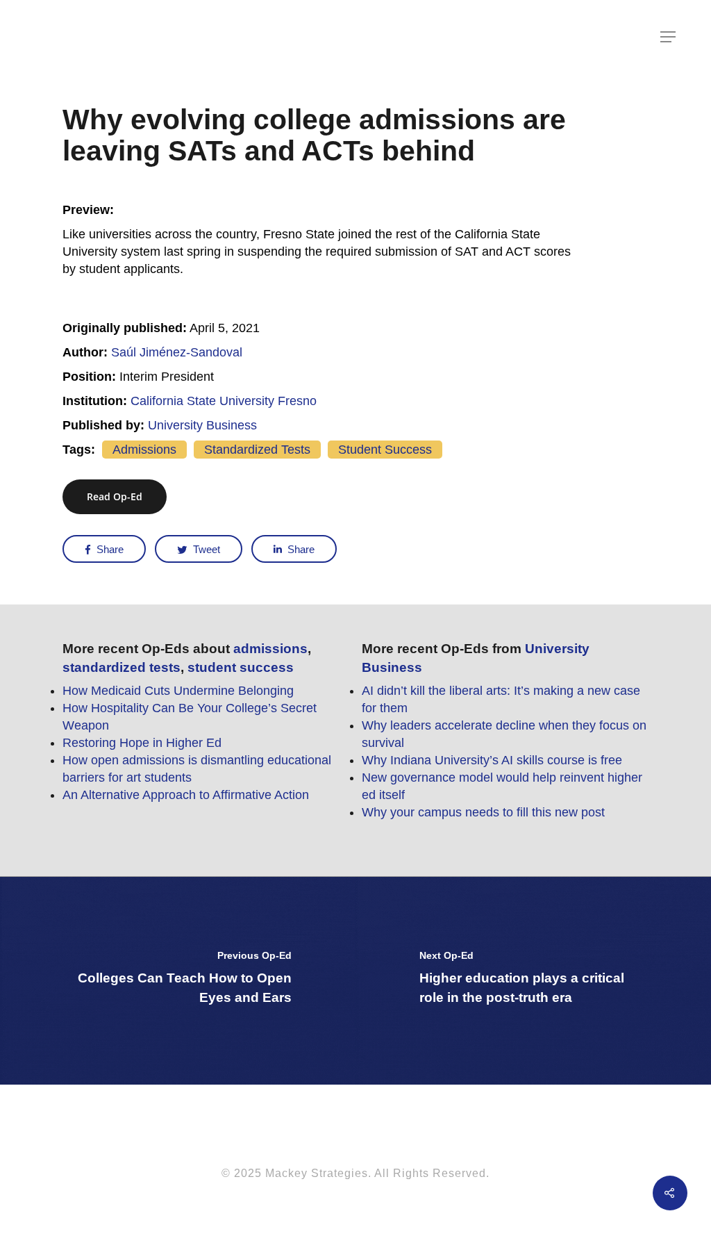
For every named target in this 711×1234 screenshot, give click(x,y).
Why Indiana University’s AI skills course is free (492, 760)
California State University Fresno (224, 401)
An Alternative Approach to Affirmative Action (185, 795)
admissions (144, 449)
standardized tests (257, 449)
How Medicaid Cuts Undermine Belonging (178, 691)
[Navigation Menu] (668, 37)
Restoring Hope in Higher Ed (141, 743)
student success (385, 449)
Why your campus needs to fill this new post (483, 812)
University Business (202, 425)
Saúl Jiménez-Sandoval (176, 352)
